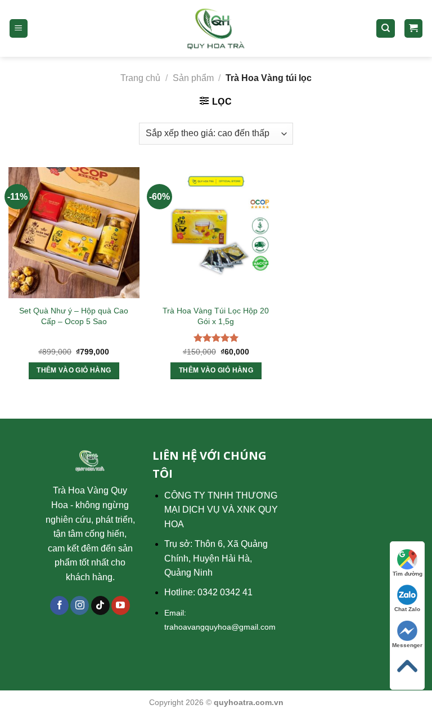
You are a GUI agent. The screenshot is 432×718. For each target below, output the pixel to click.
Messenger (407, 645)
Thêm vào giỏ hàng (74, 370)
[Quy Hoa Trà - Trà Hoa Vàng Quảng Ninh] (216, 28)
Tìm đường (407, 574)
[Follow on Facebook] (59, 605)
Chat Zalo (407, 609)
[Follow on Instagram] (79, 605)
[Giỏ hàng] (413, 28)
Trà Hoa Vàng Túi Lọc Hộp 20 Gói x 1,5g (216, 316)
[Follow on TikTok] (100, 605)
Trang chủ (140, 78)
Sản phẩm (193, 78)
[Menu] (19, 28)
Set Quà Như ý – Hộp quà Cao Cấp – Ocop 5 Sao (73, 316)
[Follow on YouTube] (120, 605)
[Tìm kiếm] (385, 28)
